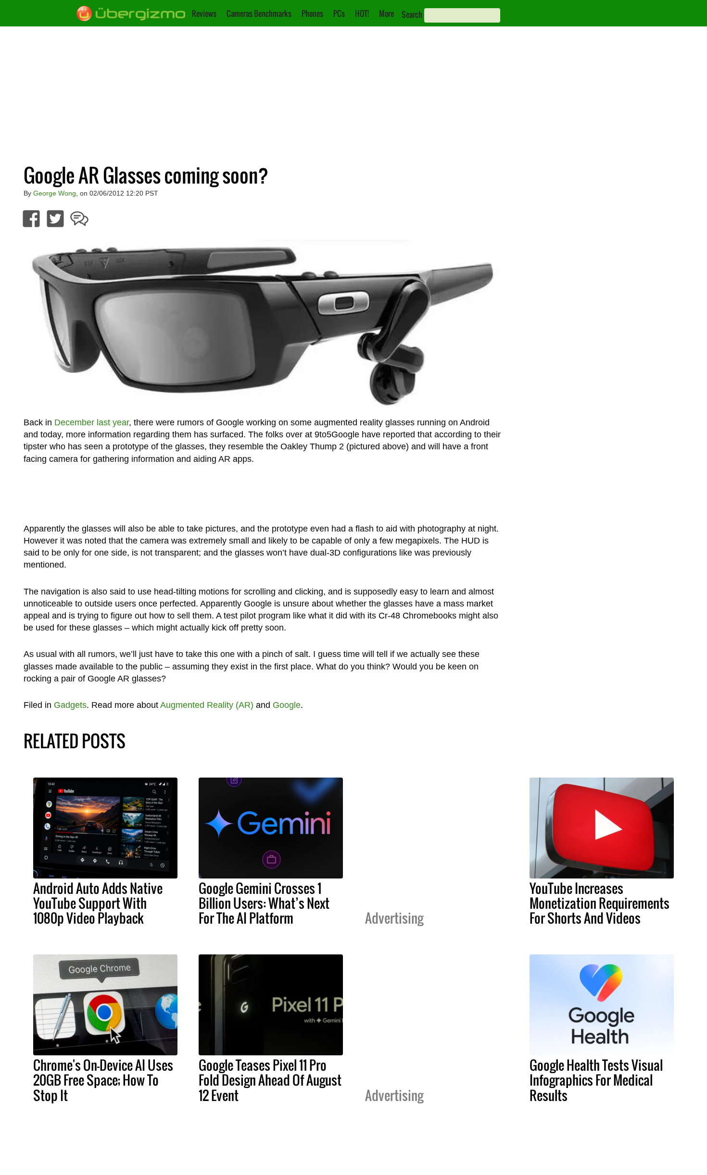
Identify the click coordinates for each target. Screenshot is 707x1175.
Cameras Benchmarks (259, 13)
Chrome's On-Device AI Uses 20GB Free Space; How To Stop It (103, 1079)
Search (412, 14)
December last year (91, 422)
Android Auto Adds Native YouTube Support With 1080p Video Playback (98, 903)
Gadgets (70, 705)
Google (287, 705)
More (386, 13)
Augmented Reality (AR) (206, 705)
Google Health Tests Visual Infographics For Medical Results (596, 1079)
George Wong (54, 193)
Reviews (204, 13)
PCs (339, 13)
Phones (312, 13)
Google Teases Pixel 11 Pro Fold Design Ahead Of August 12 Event (270, 1079)
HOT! (362, 13)
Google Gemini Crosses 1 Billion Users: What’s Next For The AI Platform (264, 903)
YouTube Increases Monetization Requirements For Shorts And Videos (599, 903)
